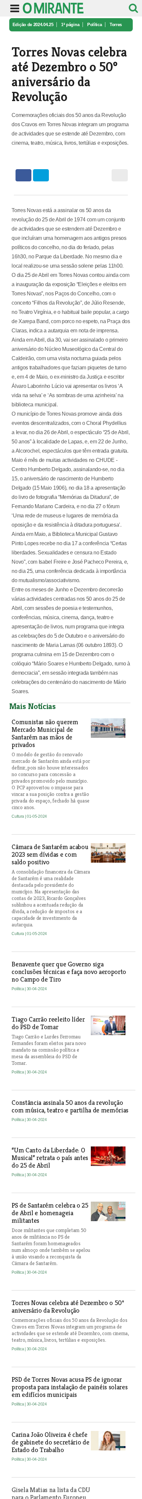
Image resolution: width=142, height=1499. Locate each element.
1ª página (70, 24)
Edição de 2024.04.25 (33, 24)
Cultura (18, 816)
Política (94, 24)
